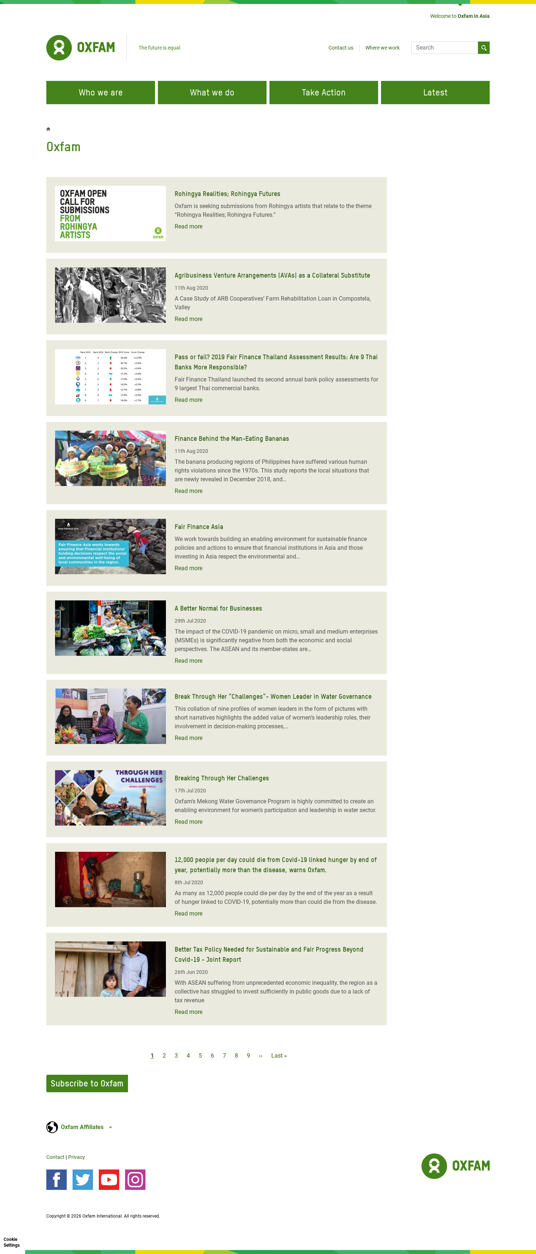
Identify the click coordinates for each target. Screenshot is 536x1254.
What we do (212, 92)
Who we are (101, 92)
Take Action (324, 92)
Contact (55, 1157)
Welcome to (460, 16)
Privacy (76, 1157)
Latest (435, 92)
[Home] (80, 47)
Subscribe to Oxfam (87, 1083)
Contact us (341, 48)
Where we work (382, 48)
